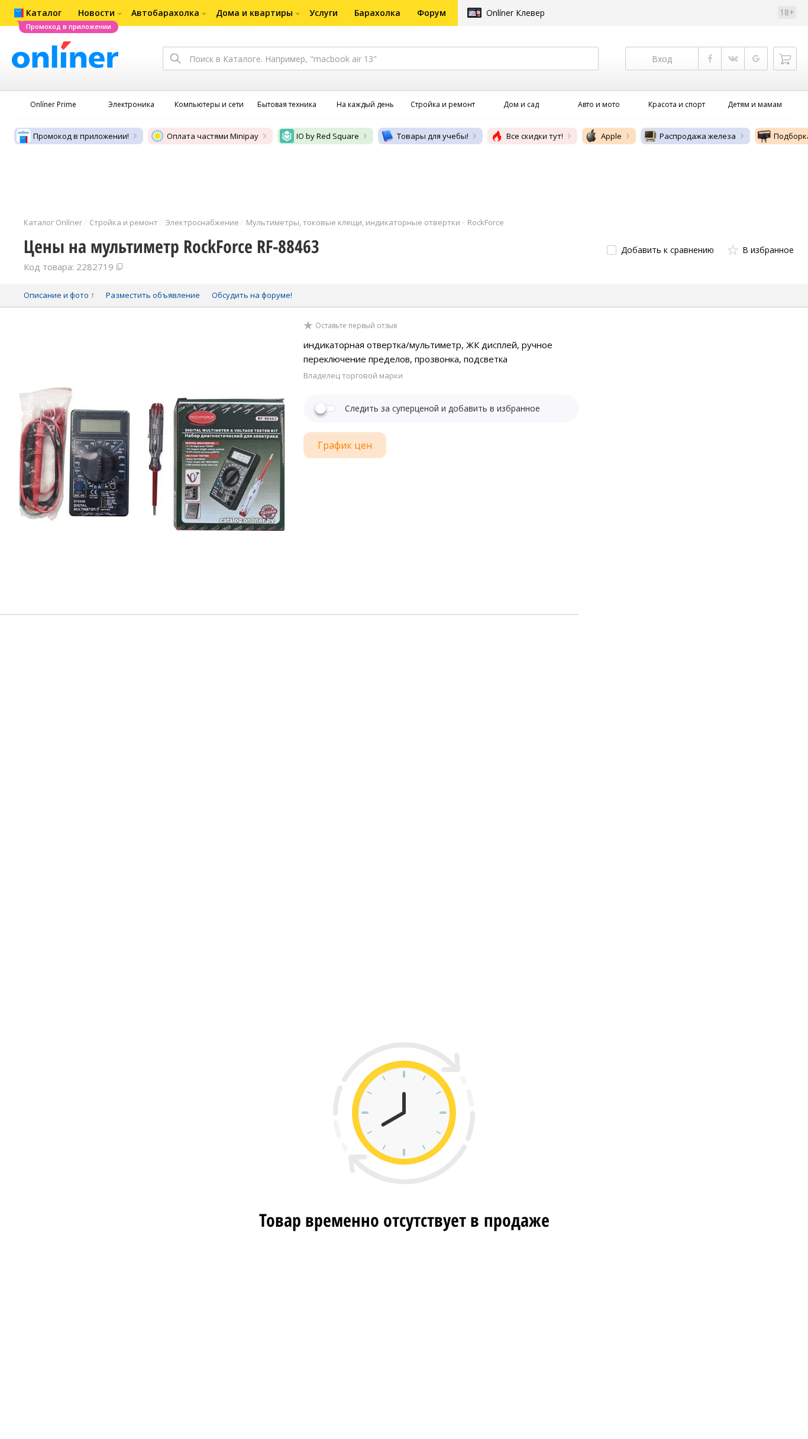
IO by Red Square (327, 136)
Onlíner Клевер (515, 12)
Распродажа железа (698, 136)
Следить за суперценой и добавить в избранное (442, 408)
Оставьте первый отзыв (356, 326)
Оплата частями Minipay (212, 136)
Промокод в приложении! (81, 136)
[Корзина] (785, 58)
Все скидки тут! (534, 136)
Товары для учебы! (432, 136)
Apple (611, 136)
